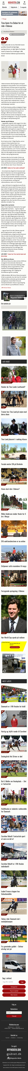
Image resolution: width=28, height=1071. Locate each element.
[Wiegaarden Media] (14, 1058)
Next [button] (25, 70)
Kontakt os (13, 1037)
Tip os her (7, 1037)
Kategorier (14, 987)
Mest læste (14, 995)
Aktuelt (3, 537)
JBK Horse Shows (6, 287)
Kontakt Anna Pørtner (14, 647)
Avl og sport (5, 752)
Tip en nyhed (14, 991)
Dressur (4, 887)
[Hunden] (14, 1049)
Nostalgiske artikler (6, 382)
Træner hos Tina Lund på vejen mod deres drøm (13, 255)
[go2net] (14, 1054)
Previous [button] (3, 70)
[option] (14, 70)
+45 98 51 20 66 (7, 1028)
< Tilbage (3, 19)
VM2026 (3, 702)
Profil (3, 42)
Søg (22, 982)
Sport (3, 484)
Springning (4, 435)
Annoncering (19, 1037)
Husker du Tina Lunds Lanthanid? (16, 168)
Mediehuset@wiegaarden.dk (18, 1028)
